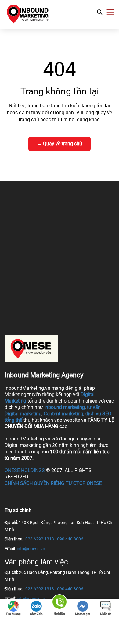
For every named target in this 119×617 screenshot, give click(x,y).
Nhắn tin (105, 613)
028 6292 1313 (39, 538)
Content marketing (63, 413)
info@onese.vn (31, 548)
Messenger (82, 613)
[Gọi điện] (59, 603)
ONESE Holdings (25, 470)
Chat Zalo (36, 613)
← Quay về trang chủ (59, 143)
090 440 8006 (70, 538)
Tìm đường (13, 613)
